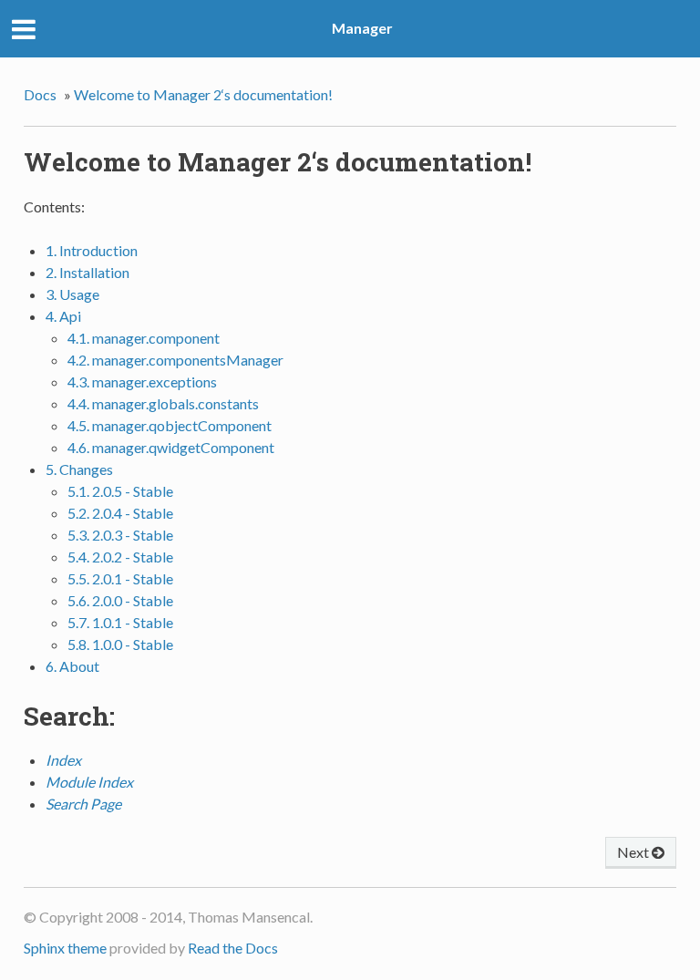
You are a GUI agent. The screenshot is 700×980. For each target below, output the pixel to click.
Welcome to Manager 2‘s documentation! (203, 94)
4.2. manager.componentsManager (175, 359)
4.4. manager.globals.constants (163, 403)
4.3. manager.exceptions (142, 381)
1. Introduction (92, 250)
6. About (72, 666)
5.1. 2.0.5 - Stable (120, 491)
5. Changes (79, 469)
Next (634, 852)
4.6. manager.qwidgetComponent (170, 447)
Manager (362, 27)
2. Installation (87, 272)
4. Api (63, 316)
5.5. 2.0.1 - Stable (120, 578)
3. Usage (72, 294)
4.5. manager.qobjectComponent (169, 425)
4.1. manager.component (143, 337)
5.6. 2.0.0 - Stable (120, 600)
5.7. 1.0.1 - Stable (120, 622)
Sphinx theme (65, 947)
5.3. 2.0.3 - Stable (120, 534)
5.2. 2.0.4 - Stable (120, 512)
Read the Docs (233, 947)
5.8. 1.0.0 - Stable (120, 644)
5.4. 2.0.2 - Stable (120, 556)
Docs (40, 94)
